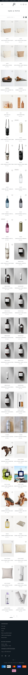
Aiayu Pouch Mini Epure (21, 40)
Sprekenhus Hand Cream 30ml (21, 288)
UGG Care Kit (7, 114)
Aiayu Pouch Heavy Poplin (20, 65)
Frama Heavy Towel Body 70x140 (21, 535)
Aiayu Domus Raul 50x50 (7, 560)
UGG (7, 113)
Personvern (4, 637)
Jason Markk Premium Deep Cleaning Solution (7, 610)
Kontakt (3, 628)
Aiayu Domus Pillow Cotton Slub (7, 585)
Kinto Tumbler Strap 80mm (20, 164)
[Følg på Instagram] (5, 656)
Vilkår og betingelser (6, 635)
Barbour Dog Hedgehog (7, 461)
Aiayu (7, 38)
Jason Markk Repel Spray (21, 585)
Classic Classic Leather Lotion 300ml (7, 436)
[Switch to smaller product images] (26, 17)
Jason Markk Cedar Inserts (20, 610)
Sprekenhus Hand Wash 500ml (21, 312)
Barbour (7, 88)
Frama (7, 533)
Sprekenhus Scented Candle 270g (21, 263)
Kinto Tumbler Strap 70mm (7, 139)
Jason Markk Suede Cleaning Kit (20, 411)
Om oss (3, 626)
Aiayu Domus (21, 459)
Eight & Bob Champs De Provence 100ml (7, 486)
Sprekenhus (20, 261)
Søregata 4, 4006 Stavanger (8, 648)
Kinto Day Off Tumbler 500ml (20, 139)
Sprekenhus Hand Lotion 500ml (7, 362)
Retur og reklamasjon (6, 633)
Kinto (7, 137)
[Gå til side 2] (16, 616)
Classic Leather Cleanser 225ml (20, 436)
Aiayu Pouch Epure (7, 65)
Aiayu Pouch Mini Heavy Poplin (7, 40)
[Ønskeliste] (23, 4)
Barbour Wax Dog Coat (7, 510)
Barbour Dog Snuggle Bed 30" (7, 90)
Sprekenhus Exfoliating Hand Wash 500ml (7, 337)
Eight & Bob (7, 484)
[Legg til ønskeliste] (12, 22)
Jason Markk (21, 410)
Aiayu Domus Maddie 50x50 (20, 461)
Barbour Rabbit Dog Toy (21, 510)
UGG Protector (20, 114)
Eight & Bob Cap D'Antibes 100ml (20, 486)
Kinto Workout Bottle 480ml (20, 189)
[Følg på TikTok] (9, 656)
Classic (7, 434)
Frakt (2, 630)
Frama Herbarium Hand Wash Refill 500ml (7, 535)
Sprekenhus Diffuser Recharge (7, 288)
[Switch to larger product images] (23, 17)
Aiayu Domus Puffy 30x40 (21, 560)
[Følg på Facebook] (2, 656)
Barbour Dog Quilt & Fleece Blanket (21, 90)
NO (13, 659)
